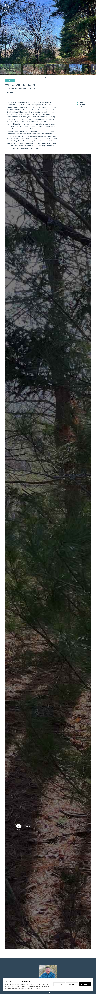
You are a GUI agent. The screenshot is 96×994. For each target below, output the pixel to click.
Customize (71, 984)
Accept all (84, 984)
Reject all (59, 984)
